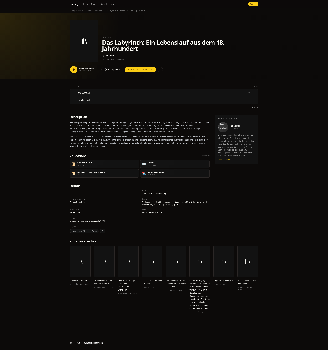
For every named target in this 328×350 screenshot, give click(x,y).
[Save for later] (160, 69)
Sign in (253, 4)
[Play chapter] (74, 92)
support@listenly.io (93, 342)
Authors (89, 11)
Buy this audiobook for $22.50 (140, 69)
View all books (224, 159)
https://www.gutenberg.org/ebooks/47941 (88, 221)
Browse (94, 4)
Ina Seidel (98, 11)
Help (112, 4)
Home (85, 4)
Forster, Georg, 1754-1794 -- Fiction (84, 231)
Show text (254, 108)
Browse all (206, 156)
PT (102, 231)
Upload (104, 4)
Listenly (74, 4)
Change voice (114, 69)
